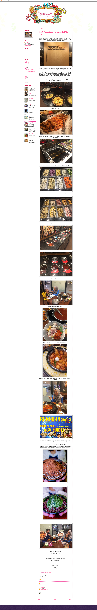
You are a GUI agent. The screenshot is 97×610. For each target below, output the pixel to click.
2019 (26, 61)
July (26, 67)
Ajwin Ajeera (27, 42)
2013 (26, 76)
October (27, 63)
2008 (26, 82)
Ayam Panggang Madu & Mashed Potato (32, 104)
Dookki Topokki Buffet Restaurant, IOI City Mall (32, 139)
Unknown (42, 582)
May (26, 68)
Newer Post (40, 599)
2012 (26, 77)
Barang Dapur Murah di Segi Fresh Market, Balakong (30, 69)
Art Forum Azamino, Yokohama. (31, 93)
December (27, 62)
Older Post (70, 599)
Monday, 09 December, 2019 (44, 589)
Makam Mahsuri (31, 133)
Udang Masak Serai (31, 98)
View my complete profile (28, 45)
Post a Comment (42, 595)
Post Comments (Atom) (44, 601)
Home (55, 599)
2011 (26, 78)
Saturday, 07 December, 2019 (44, 580)
